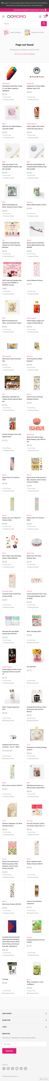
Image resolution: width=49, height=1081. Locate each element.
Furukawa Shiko (7, 591)
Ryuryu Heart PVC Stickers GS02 (35, 519)
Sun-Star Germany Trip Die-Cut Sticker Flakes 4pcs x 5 (36, 825)
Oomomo (30, 202)
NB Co (4, 553)
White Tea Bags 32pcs (34, 631)
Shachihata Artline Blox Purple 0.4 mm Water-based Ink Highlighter (12, 88)
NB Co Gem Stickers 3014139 (11, 904)
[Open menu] (3, 16)
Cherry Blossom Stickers (35, 280)
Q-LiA (28, 745)
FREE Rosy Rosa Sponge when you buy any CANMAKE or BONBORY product (12, 282)
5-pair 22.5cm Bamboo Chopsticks (34, 902)
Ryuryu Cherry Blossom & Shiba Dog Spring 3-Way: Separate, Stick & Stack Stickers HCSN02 (10, 864)
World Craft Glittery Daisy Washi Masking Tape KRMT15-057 (36, 439)
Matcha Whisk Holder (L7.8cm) (36, 205)
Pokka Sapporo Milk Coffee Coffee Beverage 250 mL (35, 127)
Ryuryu (4, 475)
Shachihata (6, 83)
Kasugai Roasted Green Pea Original (36, 941)
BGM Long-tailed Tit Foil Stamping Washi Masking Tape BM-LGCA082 (12, 166)
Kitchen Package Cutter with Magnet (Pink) (11, 435)
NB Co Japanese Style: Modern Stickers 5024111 (35, 862)
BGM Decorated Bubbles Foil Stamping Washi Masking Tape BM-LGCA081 (36, 166)
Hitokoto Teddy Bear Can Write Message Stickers (12, 825)
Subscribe (9, 1051)
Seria (28, 979)
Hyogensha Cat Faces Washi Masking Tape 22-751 (36, 87)
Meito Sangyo (6, 356)
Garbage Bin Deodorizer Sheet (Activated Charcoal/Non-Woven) (36, 709)
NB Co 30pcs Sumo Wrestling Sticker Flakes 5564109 (11, 557)
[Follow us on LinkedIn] (25, 1068)
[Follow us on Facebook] (3, 1068)
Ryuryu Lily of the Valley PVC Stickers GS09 (11, 519)
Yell (3, 240)
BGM (3, 124)
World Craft (30, 434)
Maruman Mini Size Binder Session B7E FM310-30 (10, 632)
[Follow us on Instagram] (8, 1068)
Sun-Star (30, 821)
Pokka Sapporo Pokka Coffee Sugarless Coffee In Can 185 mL (11, 671)
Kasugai (29, 937)
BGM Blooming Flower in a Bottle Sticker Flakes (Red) (35, 786)
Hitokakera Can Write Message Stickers (37, 748)
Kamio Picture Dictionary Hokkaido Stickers (35, 398)
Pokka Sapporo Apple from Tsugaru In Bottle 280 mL (35, 322)
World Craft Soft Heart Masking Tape (34, 557)
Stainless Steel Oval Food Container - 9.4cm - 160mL (11, 746)
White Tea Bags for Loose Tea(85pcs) (35, 983)
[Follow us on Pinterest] (12, 1068)
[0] (44, 16)
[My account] (40, 16)
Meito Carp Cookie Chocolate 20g (11, 360)
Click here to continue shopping (24, 54)
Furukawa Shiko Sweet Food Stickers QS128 (11, 595)
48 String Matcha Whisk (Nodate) (34, 360)
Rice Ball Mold (31, 667)
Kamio (29, 394)
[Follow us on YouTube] (16, 1068)
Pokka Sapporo (32, 124)
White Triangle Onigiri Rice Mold (10, 708)
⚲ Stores (42, 10)
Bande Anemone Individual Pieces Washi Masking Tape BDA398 (35, 245)
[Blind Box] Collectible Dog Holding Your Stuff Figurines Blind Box (11, 245)
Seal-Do (29, 591)
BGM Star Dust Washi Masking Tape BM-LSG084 (11, 127)
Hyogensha (30, 83)
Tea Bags (5, 979)
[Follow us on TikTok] (21, 1068)
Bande (29, 240)
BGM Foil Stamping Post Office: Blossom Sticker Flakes (12, 206)
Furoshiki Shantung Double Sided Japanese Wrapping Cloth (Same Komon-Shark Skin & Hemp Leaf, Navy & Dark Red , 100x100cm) (11, 941)
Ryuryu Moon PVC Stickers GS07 (10, 479)
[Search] (44, 23)
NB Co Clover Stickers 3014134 (12, 785)
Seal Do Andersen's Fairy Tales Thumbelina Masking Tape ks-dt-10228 (36, 596)
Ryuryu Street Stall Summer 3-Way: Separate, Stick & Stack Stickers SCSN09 (37, 480)
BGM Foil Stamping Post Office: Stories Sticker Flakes (11, 322)
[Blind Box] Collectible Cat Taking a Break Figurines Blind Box (12, 399)
